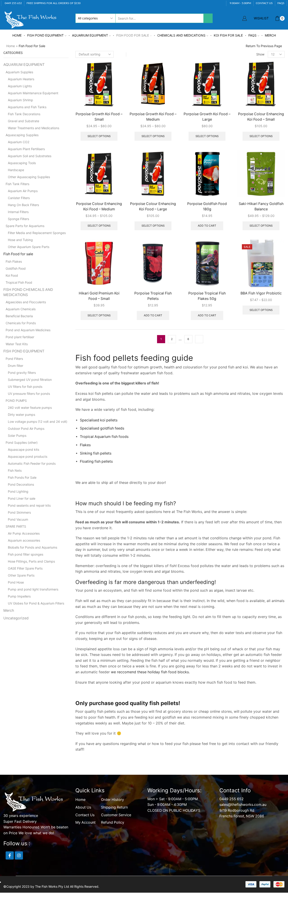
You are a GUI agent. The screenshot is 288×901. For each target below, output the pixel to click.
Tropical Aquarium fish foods (104, 417)
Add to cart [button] (207, 225)
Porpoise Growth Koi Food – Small (99, 117)
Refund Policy (112, 803)
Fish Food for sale (132, 35)
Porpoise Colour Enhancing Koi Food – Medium (99, 206)
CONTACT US (264, 3)
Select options (99, 136)
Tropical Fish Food (19, 101)
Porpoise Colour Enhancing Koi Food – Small (261, 117)
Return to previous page (264, 46)
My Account (85, 803)
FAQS (280, 3)
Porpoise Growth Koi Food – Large (207, 117)
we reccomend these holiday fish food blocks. (150, 652)
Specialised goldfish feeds (102, 409)
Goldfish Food (16, 87)
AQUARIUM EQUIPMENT (90, 35)
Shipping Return (114, 788)
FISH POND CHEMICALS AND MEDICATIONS (28, 110)
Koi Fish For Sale (228, 35)
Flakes (85, 426)
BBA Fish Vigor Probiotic (261, 293)
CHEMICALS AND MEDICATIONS (181, 35)
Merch (270, 35)
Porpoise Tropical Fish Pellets (153, 296)
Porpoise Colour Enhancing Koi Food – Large (153, 206)
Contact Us (84, 796)
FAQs (252, 35)
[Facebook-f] (10, 836)
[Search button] (207, 18)
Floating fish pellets (96, 442)
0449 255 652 (231, 780)
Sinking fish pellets (95, 434)
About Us (83, 788)
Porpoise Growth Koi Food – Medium (153, 117)
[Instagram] (19, 836)
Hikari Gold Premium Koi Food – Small (99, 296)
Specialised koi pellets (98, 401)
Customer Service (116, 796)
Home (17, 35)
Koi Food (12, 94)
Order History (112, 780)
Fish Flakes (14, 80)
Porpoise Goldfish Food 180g (207, 206)
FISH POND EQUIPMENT (45, 35)
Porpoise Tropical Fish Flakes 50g (207, 296)
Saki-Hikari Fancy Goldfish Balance (261, 206)
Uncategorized (16, 136)
